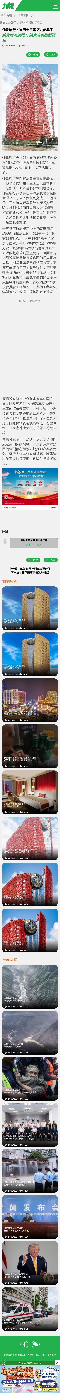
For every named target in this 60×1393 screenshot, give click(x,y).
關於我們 (8, 1355)
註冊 (28, 545)
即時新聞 (23, 15)
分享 (53, 54)
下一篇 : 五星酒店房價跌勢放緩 (30, 572)
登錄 (39, 545)
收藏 (35, 54)
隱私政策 (40, 1355)
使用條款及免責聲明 (24, 1355)
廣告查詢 (51, 1355)
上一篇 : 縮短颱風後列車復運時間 (30, 568)
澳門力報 (6, 15)
